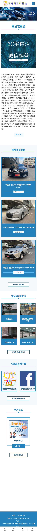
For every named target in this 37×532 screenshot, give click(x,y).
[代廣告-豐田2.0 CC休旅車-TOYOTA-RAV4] (18, 252)
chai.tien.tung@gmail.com (21, 518)
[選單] (33, 3)
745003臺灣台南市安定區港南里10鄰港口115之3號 (18, 523)
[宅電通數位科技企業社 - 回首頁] (14, 3)
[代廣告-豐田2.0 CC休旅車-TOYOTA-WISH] (18, 212)
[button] (2, 14)
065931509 (21, 515)
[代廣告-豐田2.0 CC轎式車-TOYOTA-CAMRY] (18, 169)
